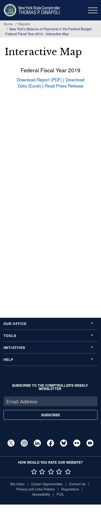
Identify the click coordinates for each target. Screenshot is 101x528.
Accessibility (41, 494)
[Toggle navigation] (92, 10)
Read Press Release (64, 86)
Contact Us (77, 484)
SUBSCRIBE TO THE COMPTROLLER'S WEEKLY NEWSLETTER (50, 387)
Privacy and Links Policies (35, 489)
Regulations (70, 489)
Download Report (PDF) (39, 80)
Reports (24, 24)
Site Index (17, 484)
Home (8, 24)
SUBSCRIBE (50, 415)
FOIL (60, 494)
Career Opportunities (46, 484)
